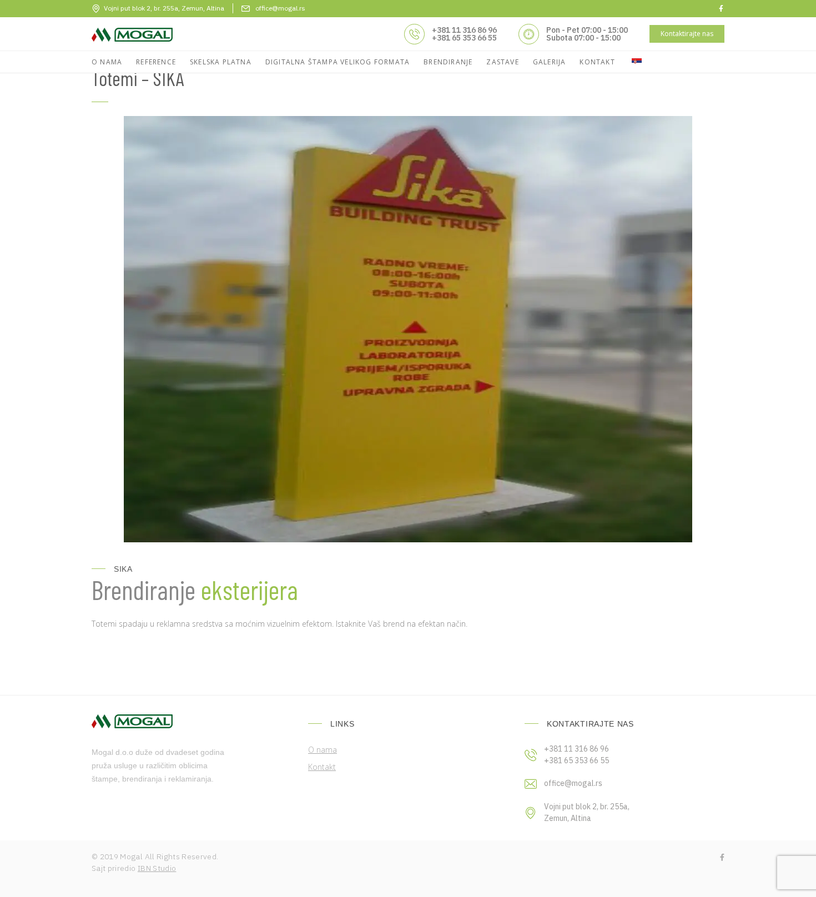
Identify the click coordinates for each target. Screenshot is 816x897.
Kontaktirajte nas (687, 33)
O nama (322, 749)
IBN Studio (157, 868)
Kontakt (322, 767)
